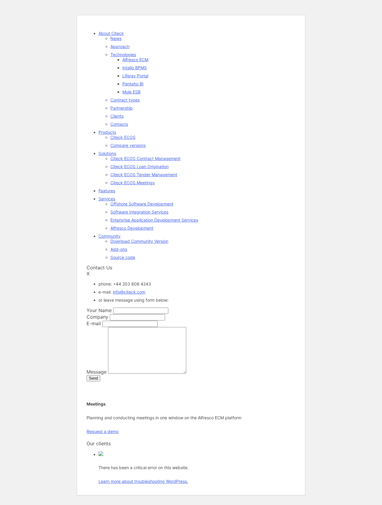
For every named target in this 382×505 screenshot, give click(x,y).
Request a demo (102, 431)
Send (93, 378)
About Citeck (111, 33)
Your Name (99, 310)
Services (106, 198)
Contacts (119, 124)
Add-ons (118, 249)
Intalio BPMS (134, 67)
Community (109, 236)
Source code (122, 257)
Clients (117, 116)
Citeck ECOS (122, 137)
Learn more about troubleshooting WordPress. (143, 481)
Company (97, 317)
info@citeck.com (129, 291)
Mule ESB (131, 91)
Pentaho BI (133, 83)
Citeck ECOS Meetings (132, 182)
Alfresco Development (131, 228)
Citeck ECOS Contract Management (145, 158)
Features (106, 190)
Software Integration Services (139, 211)
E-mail (94, 323)
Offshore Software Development (141, 203)
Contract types (125, 99)
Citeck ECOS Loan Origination (139, 166)
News (115, 38)
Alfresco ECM (135, 59)
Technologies (123, 54)
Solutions (107, 153)
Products (107, 132)
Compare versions (128, 145)
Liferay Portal (135, 75)
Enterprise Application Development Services (154, 219)
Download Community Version (139, 241)
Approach (120, 46)
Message (97, 372)
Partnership (121, 107)
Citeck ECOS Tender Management (143, 174)
